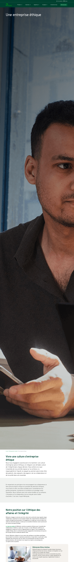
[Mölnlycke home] (9, 4)
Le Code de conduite (10, 526)
